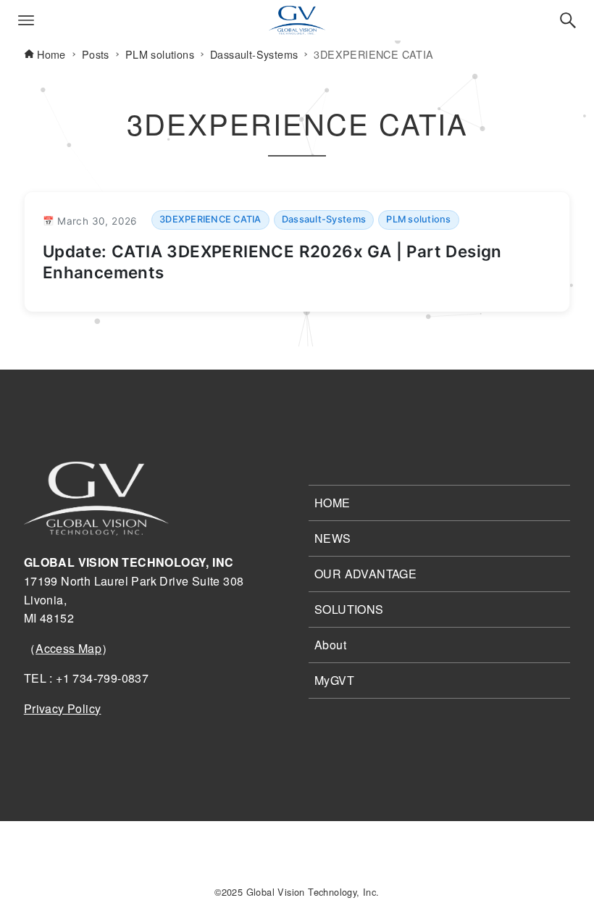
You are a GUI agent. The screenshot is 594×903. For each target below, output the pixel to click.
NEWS (332, 538)
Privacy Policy (62, 708)
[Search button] (567, 20)
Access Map (68, 648)
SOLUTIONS (349, 609)
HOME (332, 502)
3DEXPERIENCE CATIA (210, 219)
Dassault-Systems (324, 219)
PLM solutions (418, 219)
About (330, 644)
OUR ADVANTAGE (365, 573)
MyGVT (334, 680)
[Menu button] (26, 20)
